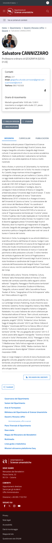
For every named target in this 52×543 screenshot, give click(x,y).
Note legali (7, 520)
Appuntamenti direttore (12, 486)
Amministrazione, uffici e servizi (19, 421)
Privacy (5, 515)
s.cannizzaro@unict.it (13, 82)
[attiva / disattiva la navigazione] (4, 11)
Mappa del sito (8, 534)
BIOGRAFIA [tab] (9, 138)
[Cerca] (47, 11)
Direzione (6, 497)
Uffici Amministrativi (11, 492)
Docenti (5, 30)
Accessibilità (7, 524)
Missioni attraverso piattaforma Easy (20, 448)
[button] (17, 3)
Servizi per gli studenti (11, 489)
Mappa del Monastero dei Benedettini (20, 434)
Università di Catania (9, 3)
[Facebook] (44, 90)
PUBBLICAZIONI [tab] (42, 138)
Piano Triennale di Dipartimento (18, 425)
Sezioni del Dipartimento (15, 403)
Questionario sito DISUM (12, 538)
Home (4, 27)
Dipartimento (15, 27)
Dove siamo (9, 430)
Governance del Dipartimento (17, 398)
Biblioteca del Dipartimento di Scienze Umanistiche (26, 412)
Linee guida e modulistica (15, 443)
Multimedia (9, 439)
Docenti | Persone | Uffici (34, 27)
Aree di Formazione (13, 407)
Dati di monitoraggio (10, 529)
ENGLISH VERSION (12, 121)
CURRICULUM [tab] (24, 138)
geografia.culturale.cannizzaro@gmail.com (27, 79)
